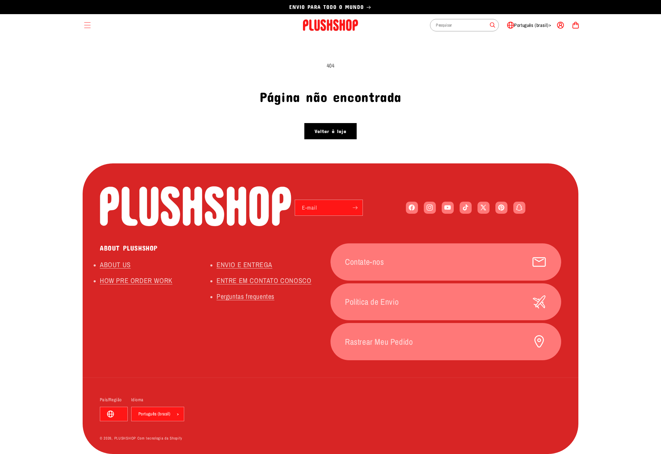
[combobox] (464, 25)
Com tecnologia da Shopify (160, 438)
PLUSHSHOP (125, 438)
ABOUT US (115, 264)
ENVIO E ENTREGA (244, 264)
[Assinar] (355, 208)
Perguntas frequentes (245, 296)
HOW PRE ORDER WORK (136, 280)
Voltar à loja (330, 131)
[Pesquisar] (492, 25)
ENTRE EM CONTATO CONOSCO (264, 280)
